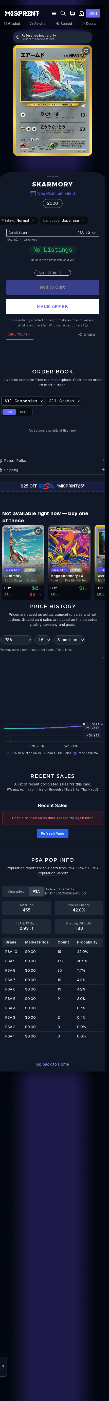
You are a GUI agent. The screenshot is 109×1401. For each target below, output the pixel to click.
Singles (40, 24)
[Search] (63, 13)
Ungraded (16, 891)
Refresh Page (52, 833)
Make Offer (52, 306)
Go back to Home (52, 1064)
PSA (36, 891)
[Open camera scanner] (81, 13)
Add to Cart (52, 287)
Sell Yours (17, 334)
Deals (91, 24)
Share (89, 334)
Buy (9, 412)
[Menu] (54, 13)
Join (93, 13)
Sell (23, 412)
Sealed (66, 24)
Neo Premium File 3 (56, 193)
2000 (52, 203)
